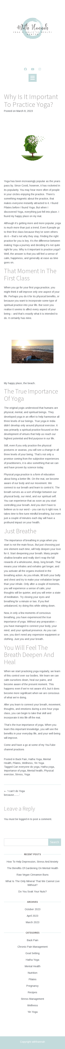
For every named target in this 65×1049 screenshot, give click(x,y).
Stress (19, 774)
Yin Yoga (39, 763)
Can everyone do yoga (26, 766)
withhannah (38, 1041)
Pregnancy (32, 985)
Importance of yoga (15, 770)
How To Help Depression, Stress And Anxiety (32, 861)
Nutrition (32, 972)
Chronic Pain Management (33, 946)
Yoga (27, 774)
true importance (25, 724)
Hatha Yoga (35, 759)
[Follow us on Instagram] (39, 69)
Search (54, 842)
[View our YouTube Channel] (32, 69)
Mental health (35, 770)
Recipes (32, 992)
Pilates (17, 763)
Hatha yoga (47, 766)
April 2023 (32, 915)
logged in (24, 819)
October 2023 (32, 909)
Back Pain (21, 759)
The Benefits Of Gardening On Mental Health (32, 868)
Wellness (27, 763)
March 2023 (32, 922)
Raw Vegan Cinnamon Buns (33, 874)
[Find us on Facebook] (25, 69)
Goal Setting (32, 953)
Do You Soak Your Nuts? (32, 891)
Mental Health (32, 966)
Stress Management (32, 998)
